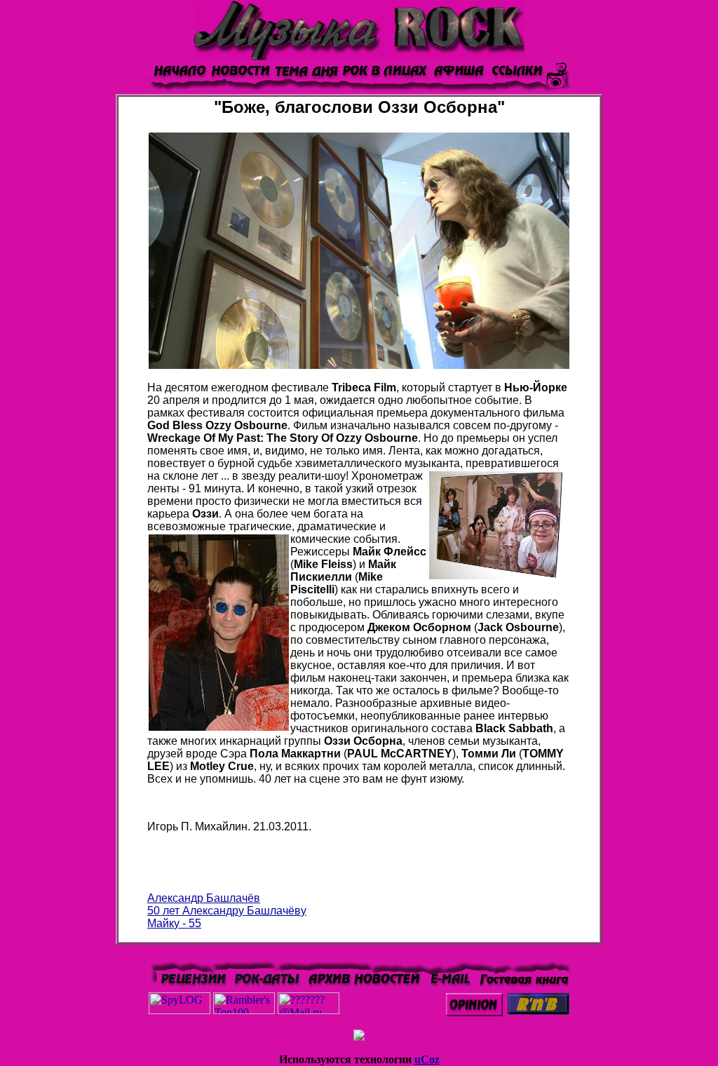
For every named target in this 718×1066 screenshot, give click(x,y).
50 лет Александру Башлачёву (226, 911)
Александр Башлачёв (203, 898)
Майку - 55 (174, 923)
